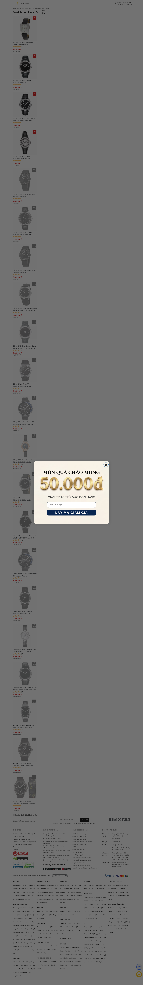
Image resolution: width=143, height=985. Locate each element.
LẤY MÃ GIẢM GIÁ (71, 513)
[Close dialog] (106, 464)
